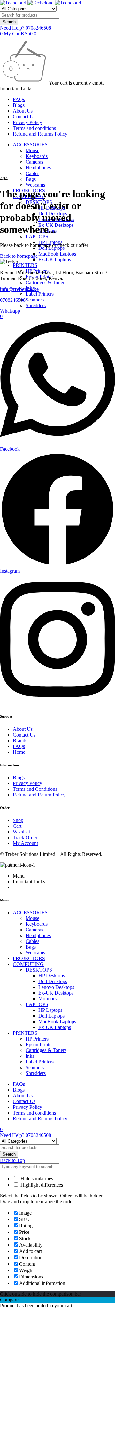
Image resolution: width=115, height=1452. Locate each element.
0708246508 (13, 300)
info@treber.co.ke (19, 289)
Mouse (32, 150)
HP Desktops (51, 975)
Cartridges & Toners (46, 282)
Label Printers (40, 294)
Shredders (36, 305)
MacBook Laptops (57, 253)
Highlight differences (41, 1185)
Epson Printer (39, 1044)
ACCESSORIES (30, 144)
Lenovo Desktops (56, 987)
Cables (32, 173)
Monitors (47, 998)
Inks (30, 1056)
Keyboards (37, 156)
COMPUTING (28, 964)
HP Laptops (50, 1010)
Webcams (35, 185)
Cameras (34, 162)
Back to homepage (19, 256)
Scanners (35, 299)
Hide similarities (36, 1178)
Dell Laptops (51, 1016)
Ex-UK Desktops (55, 225)
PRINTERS (25, 265)
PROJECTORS (29, 958)
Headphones (38, 167)
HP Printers (37, 1038)
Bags (31, 179)
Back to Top (12, 1160)
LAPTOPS (37, 236)
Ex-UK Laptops (54, 259)
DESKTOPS (39, 970)
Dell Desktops (52, 981)
